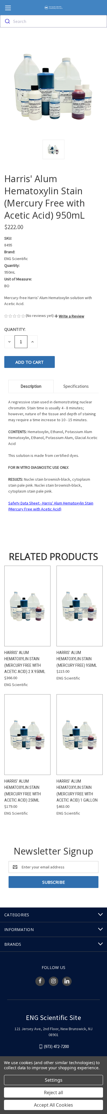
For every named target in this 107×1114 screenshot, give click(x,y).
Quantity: (14, 329)
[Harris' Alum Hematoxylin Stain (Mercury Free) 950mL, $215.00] (80, 606)
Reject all (53, 1092)
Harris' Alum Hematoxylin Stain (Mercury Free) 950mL (76, 659)
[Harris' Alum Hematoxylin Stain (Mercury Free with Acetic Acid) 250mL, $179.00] (27, 734)
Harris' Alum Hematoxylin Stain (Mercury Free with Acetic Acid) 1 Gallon (77, 791)
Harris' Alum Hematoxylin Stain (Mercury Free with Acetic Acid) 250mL (22, 791)
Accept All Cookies (53, 1105)
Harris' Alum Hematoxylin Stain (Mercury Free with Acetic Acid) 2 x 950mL (24, 662)
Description (31, 386)
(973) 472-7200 (56, 1046)
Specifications (76, 386)
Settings (53, 1080)
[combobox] (53, 21)
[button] (69, 316)
